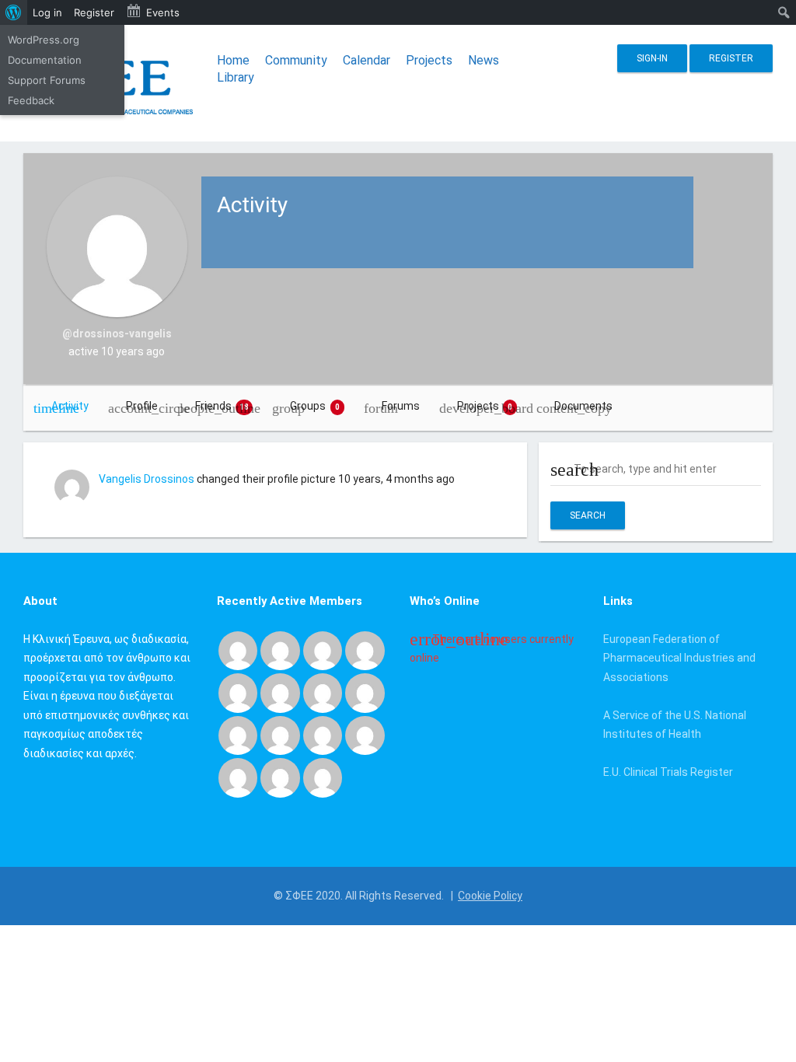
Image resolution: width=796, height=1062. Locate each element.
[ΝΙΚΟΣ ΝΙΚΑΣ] (279, 734)
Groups (315, 406)
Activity (70, 406)
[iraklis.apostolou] (364, 692)
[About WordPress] (13, 12)
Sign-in (652, 58)
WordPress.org (43, 39)
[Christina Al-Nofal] (279, 692)
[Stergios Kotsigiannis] (364, 650)
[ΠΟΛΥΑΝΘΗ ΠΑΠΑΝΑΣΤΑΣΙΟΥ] (237, 734)
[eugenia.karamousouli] (237, 776)
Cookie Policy (490, 895)
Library (235, 77)
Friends (222, 406)
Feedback (31, 100)
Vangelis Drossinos (146, 479)
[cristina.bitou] (279, 776)
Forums (401, 406)
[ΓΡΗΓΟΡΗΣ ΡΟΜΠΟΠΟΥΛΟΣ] (364, 734)
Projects (429, 60)
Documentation (45, 60)
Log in (47, 12)
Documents (583, 406)
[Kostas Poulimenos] (237, 650)
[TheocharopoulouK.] (237, 692)
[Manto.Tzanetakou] (322, 734)
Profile (142, 406)
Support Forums (47, 80)
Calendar (366, 60)
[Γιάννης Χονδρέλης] (322, 692)
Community (296, 60)
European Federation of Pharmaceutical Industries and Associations (679, 658)
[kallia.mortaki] (322, 776)
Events (163, 12)
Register (731, 58)
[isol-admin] (322, 650)
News (483, 60)
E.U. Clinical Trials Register (668, 772)
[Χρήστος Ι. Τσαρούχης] (279, 650)
